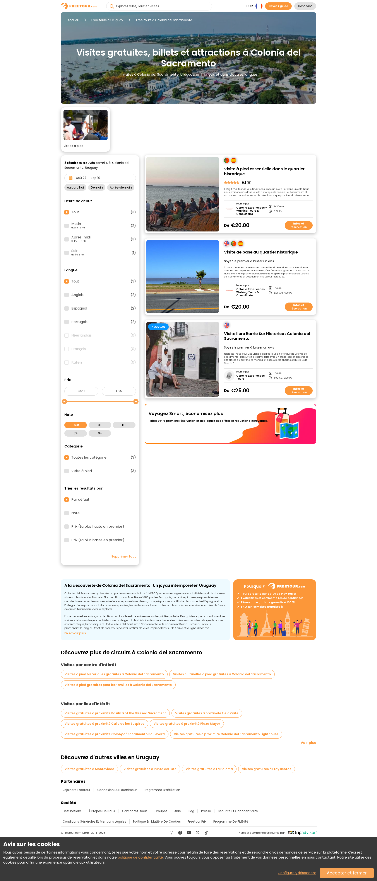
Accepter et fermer (347, 873)
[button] (85, 129)
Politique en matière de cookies (157, 821)
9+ (100, 425)
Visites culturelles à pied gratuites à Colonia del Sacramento (222, 674)
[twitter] (197, 832)
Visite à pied (103, 471)
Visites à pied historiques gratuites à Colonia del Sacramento (114, 674)
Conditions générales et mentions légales (94, 821)
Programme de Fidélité (230, 821)
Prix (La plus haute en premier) (97, 526)
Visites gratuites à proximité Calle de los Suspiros (104, 723)
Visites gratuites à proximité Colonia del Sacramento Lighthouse (226, 734)
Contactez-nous (134, 811)
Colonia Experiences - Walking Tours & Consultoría (251, 211)
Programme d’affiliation (162, 790)
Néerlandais (103, 335)
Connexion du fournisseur (117, 790)
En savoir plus (75, 633)
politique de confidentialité (140, 857)
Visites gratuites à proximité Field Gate (206, 713)
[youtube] (189, 832)
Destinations (72, 811)
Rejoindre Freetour (76, 790)
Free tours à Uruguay (107, 20)
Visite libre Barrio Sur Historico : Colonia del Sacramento (267, 336)
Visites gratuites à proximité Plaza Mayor (187, 723)
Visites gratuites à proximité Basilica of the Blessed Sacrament (115, 713)
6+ (100, 433)
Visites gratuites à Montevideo (89, 769)
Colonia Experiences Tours (250, 377)
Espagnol (103, 308)
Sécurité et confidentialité (238, 811)
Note (75, 513)
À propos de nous (102, 811)
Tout (75, 425)
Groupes (160, 811)
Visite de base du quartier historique (261, 252)
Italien (103, 362)
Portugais (103, 322)
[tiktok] (206, 832)
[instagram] (171, 832)
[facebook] (180, 832)
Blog (191, 811)
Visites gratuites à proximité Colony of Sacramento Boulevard (115, 734)
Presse (206, 811)
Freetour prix (197, 821)
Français (103, 349)
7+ (76, 433)
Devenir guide (278, 6)
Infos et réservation (299, 225)
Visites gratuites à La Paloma (209, 769)
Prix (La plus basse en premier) (97, 540)
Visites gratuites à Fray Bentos (266, 769)
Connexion (305, 6)
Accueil (73, 20)
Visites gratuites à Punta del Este (150, 769)
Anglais (103, 295)
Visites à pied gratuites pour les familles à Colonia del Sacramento (118, 685)
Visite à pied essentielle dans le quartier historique (264, 171)
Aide (177, 811)
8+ (124, 425)
